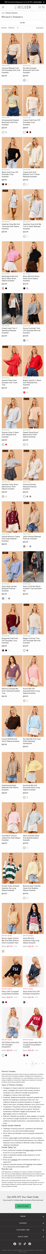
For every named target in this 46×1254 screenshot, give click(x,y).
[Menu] (4, 7)
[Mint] (24, 847)
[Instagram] (21, 1243)
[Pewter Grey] (27, 392)
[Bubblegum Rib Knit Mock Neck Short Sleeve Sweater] (12, 256)
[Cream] (24, 132)
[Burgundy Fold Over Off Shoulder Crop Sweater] (12, 618)
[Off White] (27, 1002)
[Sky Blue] (24, 80)
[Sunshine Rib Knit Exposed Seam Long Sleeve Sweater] (33, 767)
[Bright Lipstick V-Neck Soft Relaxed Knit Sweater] (33, 360)
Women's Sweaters (12, 13)
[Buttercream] (27, 847)
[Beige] (27, 340)
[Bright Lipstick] (24, 392)
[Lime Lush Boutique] (23, 7)
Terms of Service (39, 1250)
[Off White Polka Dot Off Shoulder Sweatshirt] (12, 1022)
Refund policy (23, 1251)
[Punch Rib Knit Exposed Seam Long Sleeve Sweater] (33, 670)
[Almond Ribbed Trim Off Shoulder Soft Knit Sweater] (12, 48)
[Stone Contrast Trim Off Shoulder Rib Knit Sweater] (33, 308)
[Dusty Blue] (27, 496)
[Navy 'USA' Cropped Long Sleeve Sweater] (12, 971)
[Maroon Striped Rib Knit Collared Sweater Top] (12, 670)
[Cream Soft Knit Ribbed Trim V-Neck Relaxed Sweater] (33, 152)
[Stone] (24, 340)
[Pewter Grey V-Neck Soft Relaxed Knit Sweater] (12, 412)
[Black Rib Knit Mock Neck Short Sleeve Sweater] (33, 256)
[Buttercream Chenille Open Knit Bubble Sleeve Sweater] (33, 868)
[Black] (27, 132)
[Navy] (3, 1002)
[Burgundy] (30, 132)
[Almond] (24, 496)
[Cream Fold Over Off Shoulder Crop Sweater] (33, 100)
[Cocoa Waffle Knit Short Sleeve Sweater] (12, 721)
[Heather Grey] (27, 184)
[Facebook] (15, 1243)
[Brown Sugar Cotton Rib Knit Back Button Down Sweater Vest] (12, 918)
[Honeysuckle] (27, 80)
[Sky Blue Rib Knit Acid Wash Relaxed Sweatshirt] (33, 721)
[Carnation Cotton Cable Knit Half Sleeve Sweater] (12, 817)
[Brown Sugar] (3, 951)
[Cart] (43, 7)
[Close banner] (44, 2)
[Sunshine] (27, 700)
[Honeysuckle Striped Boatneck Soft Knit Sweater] (12, 100)
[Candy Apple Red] (6, 1002)
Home (3, 13)
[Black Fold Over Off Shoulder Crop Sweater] (12, 152)
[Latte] (30, 496)
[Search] (39, 7)
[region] (23, 2)
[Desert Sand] (24, 444)
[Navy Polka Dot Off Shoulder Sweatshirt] (33, 971)
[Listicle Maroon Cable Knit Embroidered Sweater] (12, 516)
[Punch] (24, 700)
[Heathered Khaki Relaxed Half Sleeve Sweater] (12, 767)
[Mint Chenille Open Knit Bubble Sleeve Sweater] (33, 817)
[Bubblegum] (3, 288)
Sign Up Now (23, 1206)
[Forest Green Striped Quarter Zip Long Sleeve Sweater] (12, 868)
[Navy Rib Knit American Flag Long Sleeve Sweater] (33, 918)
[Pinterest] (30, 1243)
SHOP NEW (38, 2)
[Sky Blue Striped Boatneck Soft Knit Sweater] (33, 48)
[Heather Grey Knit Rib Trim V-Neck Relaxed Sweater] (33, 204)
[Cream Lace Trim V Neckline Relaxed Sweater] (12, 308)
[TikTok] (26, 1243)
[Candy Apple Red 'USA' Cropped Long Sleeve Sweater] (33, 1022)
